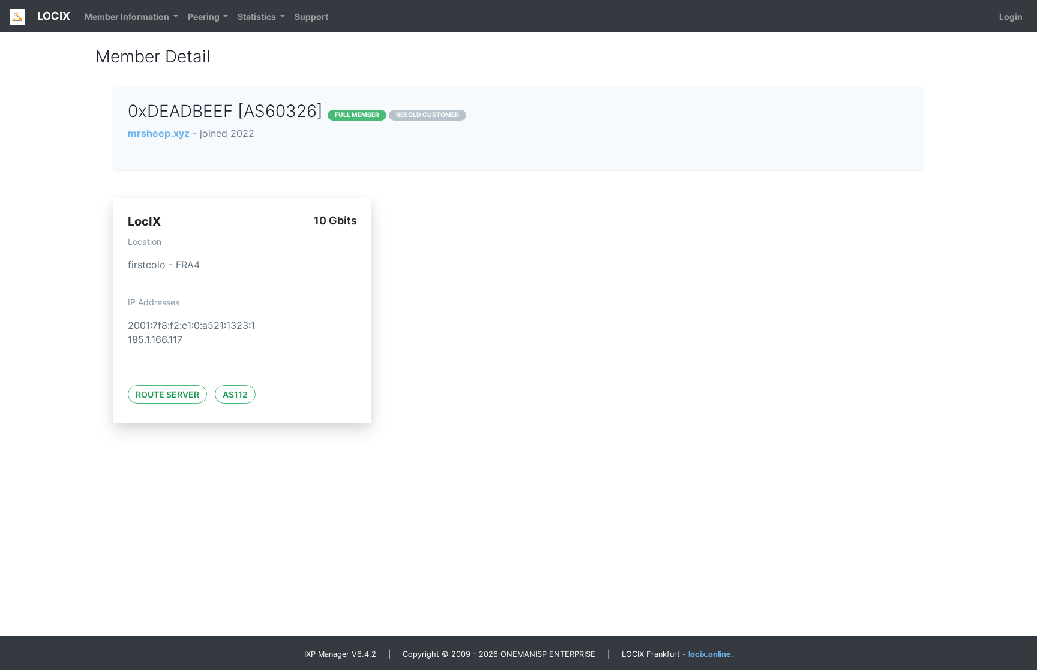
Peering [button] (204, 16)
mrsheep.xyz (159, 133)
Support (311, 16)
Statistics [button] (258, 16)
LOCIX (52, 16)
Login (1011, 16)
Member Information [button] (128, 16)
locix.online (709, 654)
